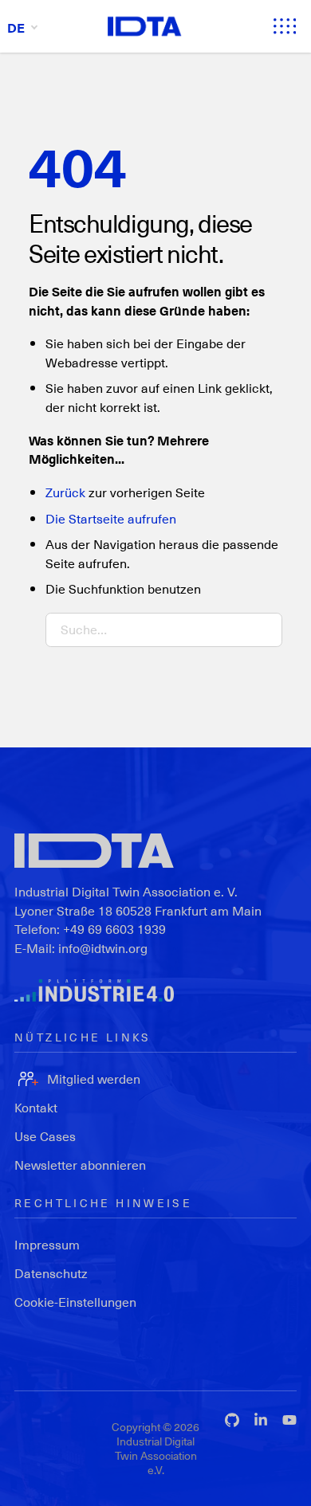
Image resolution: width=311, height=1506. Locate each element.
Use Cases (45, 1136)
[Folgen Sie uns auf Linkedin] (261, 1420)
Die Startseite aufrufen (110, 518)
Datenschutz (51, 1273)
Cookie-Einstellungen (75, 1301)
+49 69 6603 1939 (114, 929)
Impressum (47, 1244)
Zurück (65, 492)
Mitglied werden (93, 1078)
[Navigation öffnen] (285, 26)
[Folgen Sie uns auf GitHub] (232, 1420)
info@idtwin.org (103, 948)
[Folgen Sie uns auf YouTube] (289, 1420)
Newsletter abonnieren (80, 1164)
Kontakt (35, 1107)
